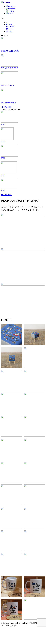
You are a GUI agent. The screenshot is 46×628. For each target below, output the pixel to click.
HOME (9, 24)
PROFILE (10, 27)
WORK (9, 31)
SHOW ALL (6, 107)
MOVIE (9, 29)
